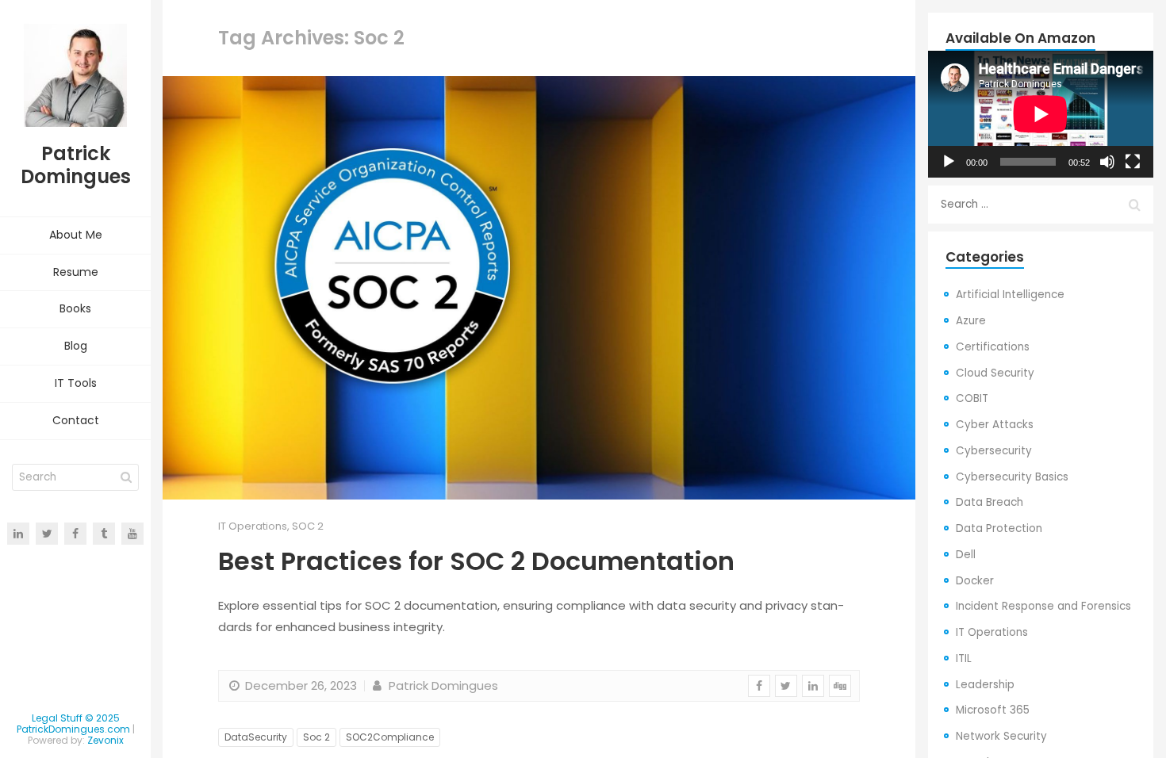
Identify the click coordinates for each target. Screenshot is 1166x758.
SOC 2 (308, 526)
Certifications (993, 346)
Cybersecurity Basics (1012, 476)
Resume (75, 272)
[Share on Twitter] (786, 686)
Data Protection (999, 528)
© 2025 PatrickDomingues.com (73, 723)
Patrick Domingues (441, 685)
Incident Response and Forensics (1043, 606)
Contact (75, 420)
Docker (975, 580)
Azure (971, 320)
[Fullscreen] (1133, 162)
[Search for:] (1040, 205)
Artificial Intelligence (1010, 294)
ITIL (964, 658)
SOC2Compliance (390, 737)
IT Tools (76, 383)
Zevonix (105, 740)
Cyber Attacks (995, 424)
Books (75, 308)
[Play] (949, 162)
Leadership (985, 684)
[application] (1040, 114)
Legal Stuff (57, 718)
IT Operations (252, 526)
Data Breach (989, 502)
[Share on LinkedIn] (813, 686)
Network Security (1001, 736)
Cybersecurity (994, 450)
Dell (966, 554)
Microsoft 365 (993, 710)
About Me (75, 235)
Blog (75, 346)
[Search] (126, 477)
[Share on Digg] (840, 686)
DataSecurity (255, 737)
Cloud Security (995, 373)
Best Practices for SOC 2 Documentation (476, 561)
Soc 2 (316, 737)
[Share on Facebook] (759, 686)
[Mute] (1107, 162)
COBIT (972, 398)
